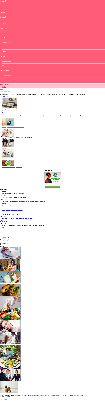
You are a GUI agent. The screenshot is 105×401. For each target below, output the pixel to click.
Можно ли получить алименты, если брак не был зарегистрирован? (14, 158)
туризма (81, 395)
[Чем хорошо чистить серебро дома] (10, 307)
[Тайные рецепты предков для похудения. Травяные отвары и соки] (10, 356)
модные (33, 395)
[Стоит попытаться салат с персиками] (10, 368)
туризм (78, 395)
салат (73, 395)
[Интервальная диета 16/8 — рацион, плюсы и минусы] (8, 166)
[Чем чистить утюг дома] (10, 258)
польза (43, 395)
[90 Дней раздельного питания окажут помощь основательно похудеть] (10, 319)
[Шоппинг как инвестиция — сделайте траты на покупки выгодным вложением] (8, 136)
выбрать (7, 395)
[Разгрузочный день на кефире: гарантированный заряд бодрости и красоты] (10, 283)
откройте (40, 395)
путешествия (61, 395)
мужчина (37, 395)
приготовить (47, 395)
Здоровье (4, 28)
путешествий (57, 395)
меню (26, 395)
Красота (4, 51)
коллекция (18, 395)
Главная (1, 89)
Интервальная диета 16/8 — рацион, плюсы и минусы (12, 167)
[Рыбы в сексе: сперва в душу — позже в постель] (10, 344)
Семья (3, 65)
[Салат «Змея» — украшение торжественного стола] (10, 295)
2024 (1, 395)
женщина (14, 395)
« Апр (1, 245)
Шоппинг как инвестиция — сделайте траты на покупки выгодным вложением (17, 137)
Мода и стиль (5, 47)
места (29, 395)
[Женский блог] (5, 2)
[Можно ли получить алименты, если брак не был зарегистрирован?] (8, 157)
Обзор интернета (7, 75)
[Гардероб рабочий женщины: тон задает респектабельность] (10, 380)
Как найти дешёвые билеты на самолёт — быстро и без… (13, 127)
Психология (6, 37)
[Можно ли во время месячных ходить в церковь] (10, 270)
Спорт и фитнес (7, 42)
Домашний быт (6, 70)
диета (10, 395)
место (31, 395)
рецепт (67, 395)
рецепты (71, 395)
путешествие (53, 395)
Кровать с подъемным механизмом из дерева (15, 112)
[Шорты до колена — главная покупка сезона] (8, 146)
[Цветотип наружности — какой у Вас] (10, 331)
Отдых (3, 56)
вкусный (4, 395)
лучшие (23, 395)
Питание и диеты (6, 61)
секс (75, 395)
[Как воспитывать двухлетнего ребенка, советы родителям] (9, 392)
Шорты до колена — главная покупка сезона (10, 147)
